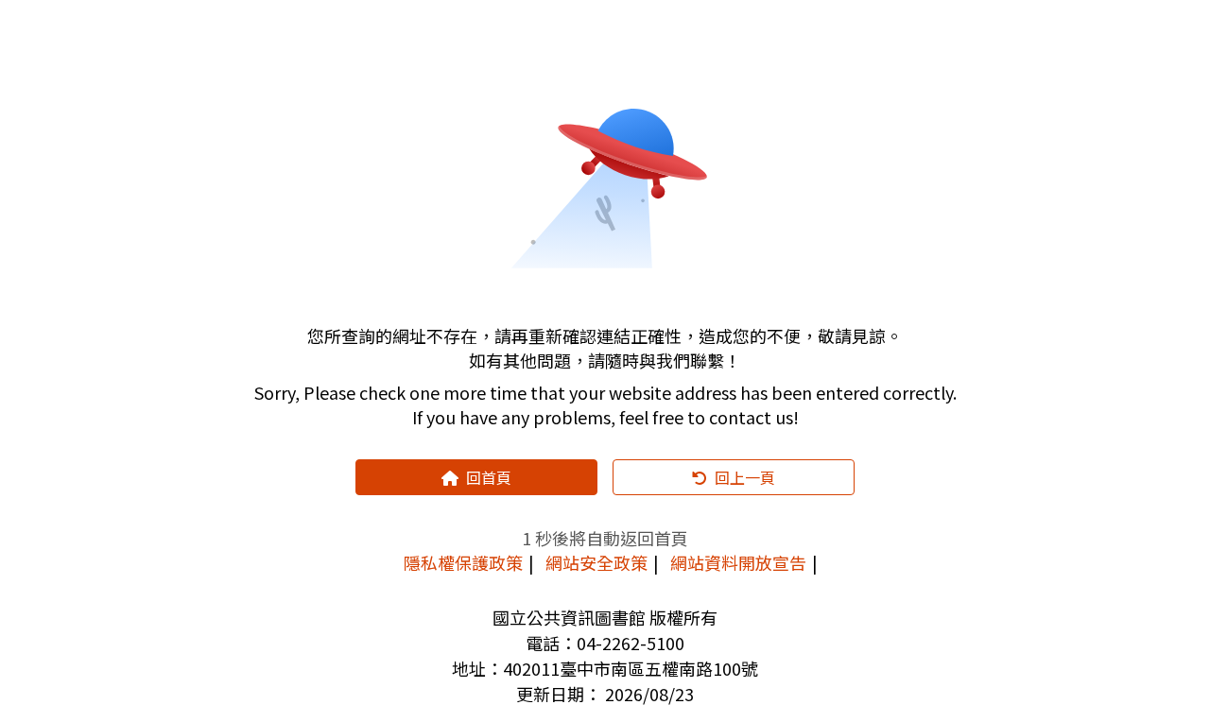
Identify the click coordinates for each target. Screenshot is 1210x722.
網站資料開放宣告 (738, 562)
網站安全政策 (596, 562)
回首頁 (488, 477)
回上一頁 (745, 477)
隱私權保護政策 (463, 562)
